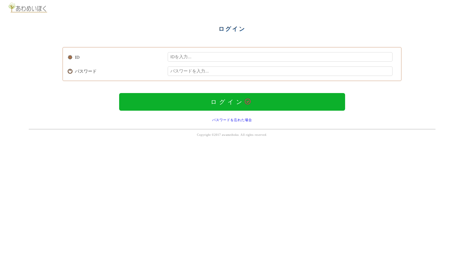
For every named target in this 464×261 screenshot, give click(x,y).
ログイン (228, 102)
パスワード (86, 71)
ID (77, 57)
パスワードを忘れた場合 (232, 120)
